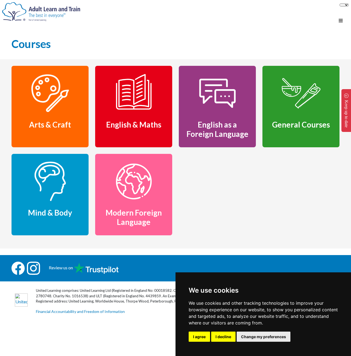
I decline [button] (223, 336)
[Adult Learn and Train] (41, 11)
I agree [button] (199, 336)
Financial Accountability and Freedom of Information (80, 311)
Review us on (61, 267)
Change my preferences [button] (263, 336)
